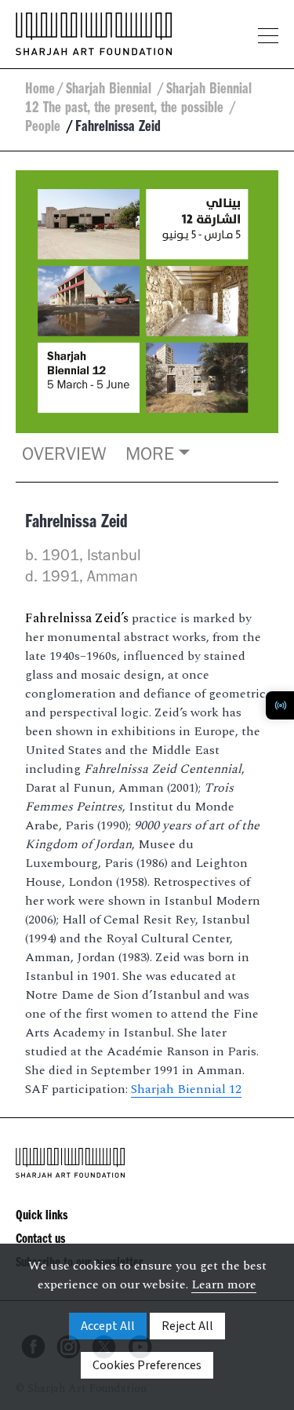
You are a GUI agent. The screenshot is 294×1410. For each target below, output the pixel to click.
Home (40, 91)
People (44, 129)
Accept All (108, 1326)
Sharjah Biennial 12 (186, 1089)
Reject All (187, 1326)
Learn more (223, 1284)
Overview (64, 456)
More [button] (149, 456)
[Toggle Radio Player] (280, 705)
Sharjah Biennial (110, 91)
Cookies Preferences (147, 1365)
